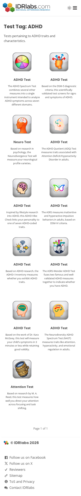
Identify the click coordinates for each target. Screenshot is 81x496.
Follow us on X (20, 463)
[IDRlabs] (26, 11)
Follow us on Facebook (27, 457)
